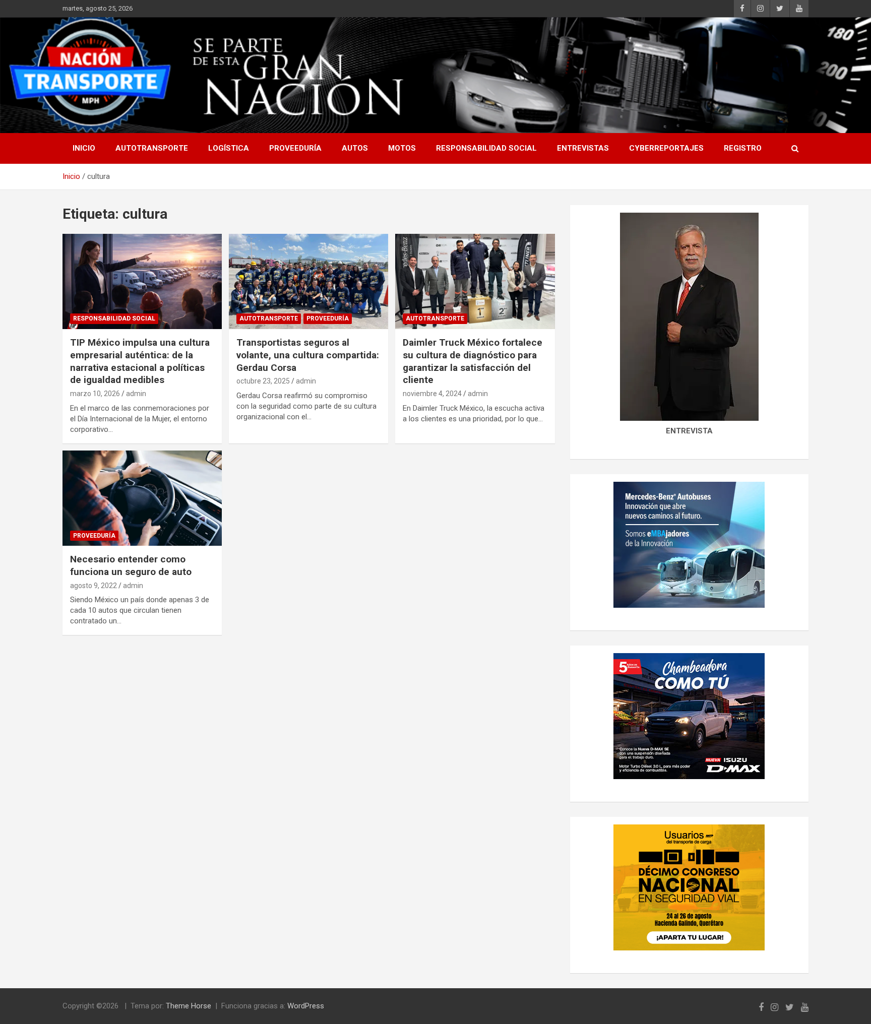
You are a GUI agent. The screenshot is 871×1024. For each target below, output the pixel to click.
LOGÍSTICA (228, 148)
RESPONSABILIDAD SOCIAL (486, 148)
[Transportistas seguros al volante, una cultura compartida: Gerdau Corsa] (308, 281)
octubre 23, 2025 (263, 381)
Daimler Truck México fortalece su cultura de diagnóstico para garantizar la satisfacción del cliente (472, 361)
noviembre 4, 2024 (432, 394)
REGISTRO (743, 148)
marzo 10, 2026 (95, 394)
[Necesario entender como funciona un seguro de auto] (142, 498)
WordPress (305, 1005)
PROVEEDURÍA (295, 148)
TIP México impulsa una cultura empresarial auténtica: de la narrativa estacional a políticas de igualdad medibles (140, 361)
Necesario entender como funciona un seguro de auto (131, 565)
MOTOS (402, 148)
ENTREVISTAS (583, 148)
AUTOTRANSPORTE (151, 148)
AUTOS (355, 148)
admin (136, 394)
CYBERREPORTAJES (666, 148)
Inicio (84, 148)
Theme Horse (188, 1005)
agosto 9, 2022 (93, 586)
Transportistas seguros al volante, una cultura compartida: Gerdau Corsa (307, 355)
